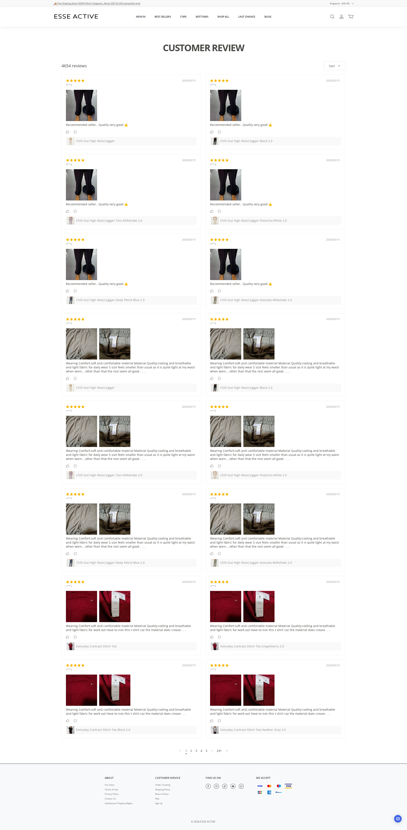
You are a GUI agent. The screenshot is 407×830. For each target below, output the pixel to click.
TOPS (183, 16)
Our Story (109, 785)
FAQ (157, 799)
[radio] (67, 80)
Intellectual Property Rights (118, 803)
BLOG (267, 16)
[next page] (212, 750)
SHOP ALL (223, 16)
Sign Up (159, 803)
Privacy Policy (111, 794)
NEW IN (140, 16)
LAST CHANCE (246, 16)
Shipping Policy (162, 789)
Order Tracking (162, 785)
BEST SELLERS (163, 16)
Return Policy (162, 794)
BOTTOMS (202, 16)
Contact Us (110, 799)
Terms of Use (111, 789)
